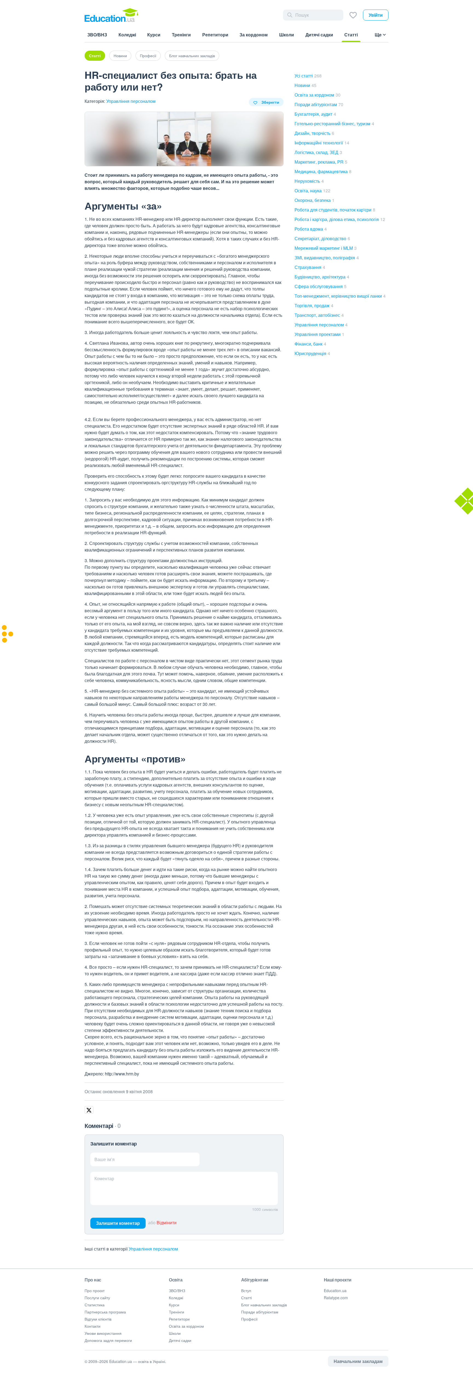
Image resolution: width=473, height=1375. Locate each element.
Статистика (95, 1304)
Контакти (92, 1326)
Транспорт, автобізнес (319, 315)
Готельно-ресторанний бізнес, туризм (334, 123)
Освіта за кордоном (318, 95)
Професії (148, 55)
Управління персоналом (130, 101)
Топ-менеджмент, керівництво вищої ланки (340, 296)
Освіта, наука (312, 190)
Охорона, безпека (314, 200)
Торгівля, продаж (314, 305)
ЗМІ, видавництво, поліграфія (327, 257)
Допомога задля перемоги (108, 1340)
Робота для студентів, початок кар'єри (335, 210)
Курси (174, 1304)
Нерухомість (309, 181)
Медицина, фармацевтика (323, 171)
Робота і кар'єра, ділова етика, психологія (340, 219)
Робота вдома (311, 229)
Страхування (310, 267)
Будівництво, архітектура (322, 277)
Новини (120, 55)
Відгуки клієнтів (98, 1319)
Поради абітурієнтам (319, 104)
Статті (95, 55)
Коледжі (176, 1297)
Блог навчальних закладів (192, 55)
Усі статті (308, 75)
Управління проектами (319, 334)
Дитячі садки (180, 1340)
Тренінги (176, 1312)
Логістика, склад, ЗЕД (318, 152)
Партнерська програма (105, 1312)
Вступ (246, 1290)
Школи (175, 1333)
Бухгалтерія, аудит (315, 114)
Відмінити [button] (167, 1222)
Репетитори (179, 1319)
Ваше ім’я (104, 1159)
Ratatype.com (336, 1297)
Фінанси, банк (310, 344)
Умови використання (103, 1333)
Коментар (104, 1178)
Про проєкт (95, 1290)
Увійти (376, 15)
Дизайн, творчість (314, 133)
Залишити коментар (118, 1223)
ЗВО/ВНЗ (177, 1290)
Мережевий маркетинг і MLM (326, 248)
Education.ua (335, 1290)
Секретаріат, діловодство (322, 238)
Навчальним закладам (358, 1361)
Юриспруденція (312, 353)
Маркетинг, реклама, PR (321, 162)
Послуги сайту (97, 1297)
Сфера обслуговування (321, 286)
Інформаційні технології (322, 143)
